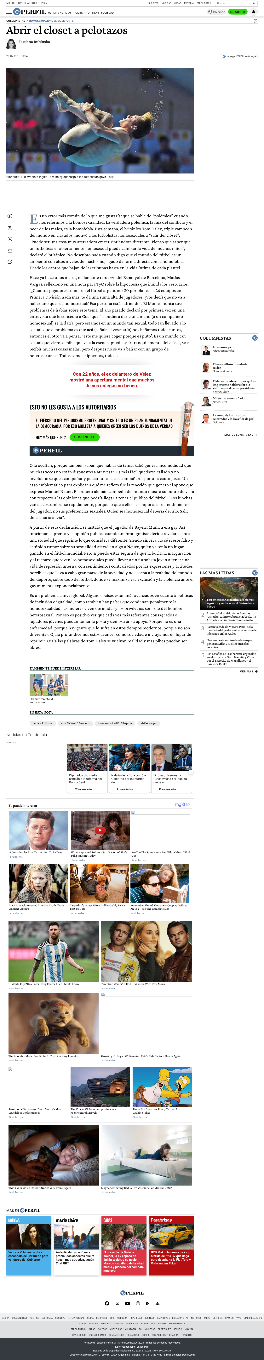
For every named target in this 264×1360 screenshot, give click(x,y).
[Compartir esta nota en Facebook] (9, 215)
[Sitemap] (157, 1304)
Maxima (189, 1329)
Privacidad (133, 1335)
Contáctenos (116, 1335)
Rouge (144, 1323)
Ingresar (219, 11)
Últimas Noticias (60, 12)
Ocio (112, 1318)
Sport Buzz (164, 1329)
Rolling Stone (147, 1329)
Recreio (178, 1329)
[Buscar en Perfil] (254, 3)
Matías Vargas (149, 723)
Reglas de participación (165, 1335)
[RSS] (147, 1304)
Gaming (229, 1318)
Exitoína (189, 3)
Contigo (102, 1329)
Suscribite (238, 11)
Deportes (101, 1318)
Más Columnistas (238, 435)
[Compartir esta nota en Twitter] (9, 227)
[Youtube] (127, 1304)
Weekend (106, 1323)
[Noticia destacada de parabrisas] (171, 1221)
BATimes (162, 1323)
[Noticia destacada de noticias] (28, 1221)
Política (79, 12)
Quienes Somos (97, 1335)
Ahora (5, 1318)
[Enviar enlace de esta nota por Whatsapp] (9, 239)
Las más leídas (217, 573)
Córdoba (122, 1318)
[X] (117, 1303)
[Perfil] (30, 1210)
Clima (90, 1318)
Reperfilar (136, 1318)
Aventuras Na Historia (123, 1329)
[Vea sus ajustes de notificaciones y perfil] (253, 12)
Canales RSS (79, 1335)
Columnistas (215, 338)
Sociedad (107, 12)
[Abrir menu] (9, 12)
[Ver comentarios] (255, 22)
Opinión (93, 12)
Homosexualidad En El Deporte (115, 723)
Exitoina (217, 1318)
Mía (153, 1323)
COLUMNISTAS (15, 20)
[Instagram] (138, 1303)
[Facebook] (107, 1303)
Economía (47, 1318)
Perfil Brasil (204, 3)
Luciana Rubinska (34, 41)
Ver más (246, 671)
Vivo (238, 1318)
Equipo (145, 1335)
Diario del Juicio (253, 1318)
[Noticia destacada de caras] (123, 1221)
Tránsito (186, 1335)
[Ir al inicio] (29, 11)
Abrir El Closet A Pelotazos (75, 723)
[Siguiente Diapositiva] (190, 771)
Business (153, 3)
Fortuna (118, 1323)
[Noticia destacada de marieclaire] (76, 1221)
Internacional (76, 1318)
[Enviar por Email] (9, 250)
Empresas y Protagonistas (172, 1318)
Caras (177, 3)
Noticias (166, 3)
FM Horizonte (177, 1323)
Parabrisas (132, 1323)
